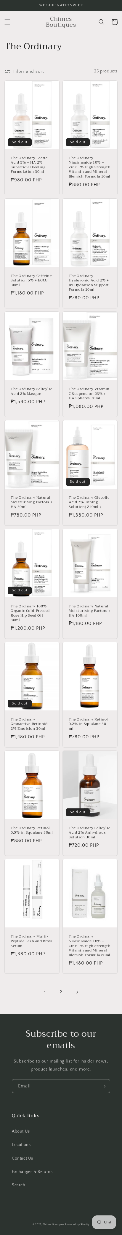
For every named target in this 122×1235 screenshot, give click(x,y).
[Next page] (77, 992)
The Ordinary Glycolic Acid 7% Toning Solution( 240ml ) (89, 502)
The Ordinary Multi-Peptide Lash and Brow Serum (31, 941)
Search (18, 1185)
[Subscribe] (103, 1086)
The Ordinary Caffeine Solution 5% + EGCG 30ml (31, 281)
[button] (7, 21)
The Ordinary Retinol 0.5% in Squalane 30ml (32, 830)
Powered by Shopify (77, 1224)
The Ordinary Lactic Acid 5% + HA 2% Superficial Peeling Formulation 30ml (29, 165)
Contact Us (22, 1158)
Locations (21, 1144)
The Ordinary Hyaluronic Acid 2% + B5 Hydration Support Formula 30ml (89, 283)
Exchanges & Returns (32, 1171)
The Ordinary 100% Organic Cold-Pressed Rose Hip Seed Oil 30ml (30, 613)
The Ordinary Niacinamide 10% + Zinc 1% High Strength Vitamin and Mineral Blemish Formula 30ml (90, 167)
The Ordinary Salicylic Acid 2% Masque (31, 391)
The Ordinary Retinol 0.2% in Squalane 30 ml (88, 724)
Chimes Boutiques (54, 1224)
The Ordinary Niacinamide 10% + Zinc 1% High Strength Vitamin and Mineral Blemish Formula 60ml (90, 945)
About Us (21, 1131)
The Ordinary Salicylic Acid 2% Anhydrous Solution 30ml (89, 833)
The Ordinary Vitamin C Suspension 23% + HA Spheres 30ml (89, 394)
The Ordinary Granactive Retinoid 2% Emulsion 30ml (29, 724)
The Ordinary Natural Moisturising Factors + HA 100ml (90, 611)
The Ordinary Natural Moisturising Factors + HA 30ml (32, 502)
